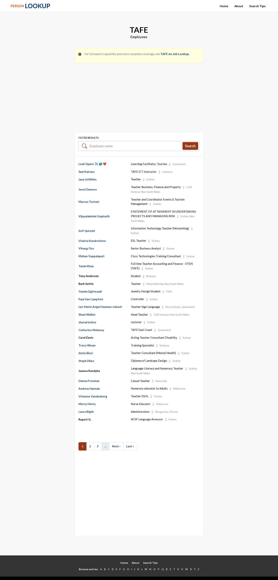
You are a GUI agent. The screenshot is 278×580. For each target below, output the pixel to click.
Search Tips (257, 6)
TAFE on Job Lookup (174, 54)
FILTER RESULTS (88, 137)
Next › (116, 446)
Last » (130, 446)
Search (190, 146)
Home (224, 6)
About (238, 6)
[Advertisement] (139, 94)
